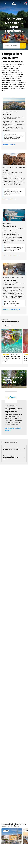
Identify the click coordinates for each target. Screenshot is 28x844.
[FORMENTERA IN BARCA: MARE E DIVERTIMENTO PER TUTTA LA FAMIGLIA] (11, 346)
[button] (21, 3)
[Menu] (2, 3)
